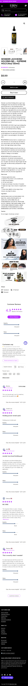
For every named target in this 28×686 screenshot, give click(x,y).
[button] (25, 6)
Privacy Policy (4, 616)
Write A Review (14, 317)
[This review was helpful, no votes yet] (21, 402)
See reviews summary (9, 70)
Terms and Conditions (6, 619)
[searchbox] (8, 367)
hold (10, 374)
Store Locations (4, 612)
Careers (3, 630)
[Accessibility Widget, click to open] (25, 343)
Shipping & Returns (5, 614)
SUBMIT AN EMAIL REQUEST (9, 653)
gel (14, 374)
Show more (5, 378)
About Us (3, 628)
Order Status (4, 642)
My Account (3, 640)
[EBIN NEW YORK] (14, 6)
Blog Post (3, 631)
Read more (6, 519)
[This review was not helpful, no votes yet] (23, 402)
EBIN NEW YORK (13, 684)
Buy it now (14, 93)
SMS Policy (3, 617)
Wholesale (3, 621)
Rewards (3, 643)
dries (18, 374)
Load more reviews (14, 596)
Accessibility (4, 633)
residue (5, 374)
